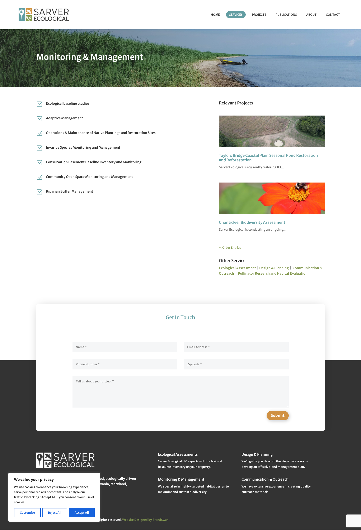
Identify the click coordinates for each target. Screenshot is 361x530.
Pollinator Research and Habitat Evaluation (273, 273)
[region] (54, 497)
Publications (286, 15)
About (311, 15)
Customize (27, 513)
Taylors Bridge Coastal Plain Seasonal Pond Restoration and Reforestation (268, 157)
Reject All (54, 513)
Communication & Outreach (265, 479)
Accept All (82, 513)
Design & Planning (274, 268)
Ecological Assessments (178, 454)
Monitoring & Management (181, 479)
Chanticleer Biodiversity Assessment (252, 222)
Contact (333, 15)
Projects (259, 15)
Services (236, 15)
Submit (278, 415)
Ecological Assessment (237, 268)
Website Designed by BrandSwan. (145, 520)
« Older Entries (230, 248)
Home (215, 15)
